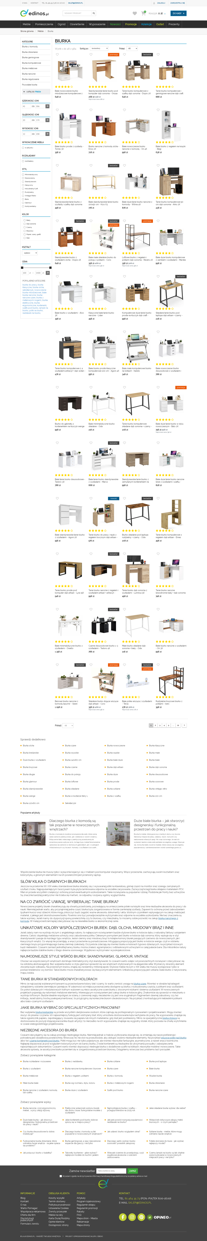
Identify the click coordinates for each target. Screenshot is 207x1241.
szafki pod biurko (30, 308)
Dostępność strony (59, 1225)
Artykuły (81, 1198)
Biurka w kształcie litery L (76, 796)
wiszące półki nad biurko (173, 1037)
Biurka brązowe (30, 767)
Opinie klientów (56, 1221)
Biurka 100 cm (155, 796)
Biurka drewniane (30, 52)
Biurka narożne (28, 74)
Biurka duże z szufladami (76, 1090)
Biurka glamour (30, 781)
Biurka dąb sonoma (158, 767)
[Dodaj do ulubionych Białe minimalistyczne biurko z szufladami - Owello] (57, 609)
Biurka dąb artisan (115, 767)
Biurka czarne (71, 767)
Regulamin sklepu (86, 1204)
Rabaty (80, 1211)
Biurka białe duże (115, 760)
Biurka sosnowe (156, 781)
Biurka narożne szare (158, 1090)
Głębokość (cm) (30, 115)
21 (178, 725)
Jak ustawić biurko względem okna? (123, 1131)
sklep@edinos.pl (75, 3)
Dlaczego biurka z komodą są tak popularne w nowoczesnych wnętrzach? (83, 1132)
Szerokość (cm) (30, 101)
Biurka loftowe (71, 781)
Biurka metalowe (29, 68)
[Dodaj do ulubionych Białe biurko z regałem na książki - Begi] (158, 110)
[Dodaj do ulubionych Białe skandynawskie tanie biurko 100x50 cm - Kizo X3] (91, 165)
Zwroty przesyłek (58, 1211)
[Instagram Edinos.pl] (132, 1218)
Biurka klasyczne (156, 745)
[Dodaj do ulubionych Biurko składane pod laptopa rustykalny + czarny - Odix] (124, 498)
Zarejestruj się (177, 3)
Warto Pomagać (29, 1208)
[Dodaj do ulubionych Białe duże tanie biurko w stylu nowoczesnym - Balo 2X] (158, 387)
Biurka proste (113, 781)
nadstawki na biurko (31, 313)
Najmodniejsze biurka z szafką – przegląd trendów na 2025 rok (121, 1109)
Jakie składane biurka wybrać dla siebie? (167, 1108)
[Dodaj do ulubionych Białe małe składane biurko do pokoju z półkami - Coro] (91, 221)
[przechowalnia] (136, 13)
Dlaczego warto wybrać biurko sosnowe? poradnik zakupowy (121, 1142)
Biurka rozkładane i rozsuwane (37, 1061)
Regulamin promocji (87, 1208)
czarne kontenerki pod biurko (44, 1040)
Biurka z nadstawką (73, 1061)
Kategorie (27, 42)
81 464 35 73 (132, 1198)
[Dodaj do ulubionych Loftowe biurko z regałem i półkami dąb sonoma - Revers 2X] (124, 221)
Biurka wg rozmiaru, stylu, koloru (80, 1083)
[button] (93, 13)
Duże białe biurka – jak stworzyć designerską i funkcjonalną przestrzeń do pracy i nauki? (40, 1122)
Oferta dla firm (27, 1215)
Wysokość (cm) (30, 128)
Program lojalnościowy (89, 1201)
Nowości (115, 24)
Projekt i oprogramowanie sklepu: (84, 1236)
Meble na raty (56, 1215)
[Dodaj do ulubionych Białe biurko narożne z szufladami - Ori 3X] (158, 609)
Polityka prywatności (59, 1204)
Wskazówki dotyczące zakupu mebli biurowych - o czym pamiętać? (166, 1121)
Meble (27, 24)
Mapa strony (83, 1225)
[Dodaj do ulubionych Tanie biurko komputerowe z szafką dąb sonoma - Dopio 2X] (124, 54)
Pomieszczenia (44, 24)
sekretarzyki (28, 290)
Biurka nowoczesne (116, 745)
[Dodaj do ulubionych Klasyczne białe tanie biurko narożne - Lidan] (91, 276)
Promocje (131, 24)
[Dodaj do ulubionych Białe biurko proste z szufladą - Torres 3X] (57, 110)
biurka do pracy (30, 285)
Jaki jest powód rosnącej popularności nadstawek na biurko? (125, 1121)
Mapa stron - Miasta (87, 1218)
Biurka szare (70, 745)
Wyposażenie (97, 24)
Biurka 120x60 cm (31, 803)
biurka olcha (38, 287)
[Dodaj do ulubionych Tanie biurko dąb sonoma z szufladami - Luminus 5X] (124, 553)
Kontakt (34, 3)
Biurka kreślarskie (31, 753)
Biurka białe (154, 760)
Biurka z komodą (30, 46)
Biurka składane (72, 789)
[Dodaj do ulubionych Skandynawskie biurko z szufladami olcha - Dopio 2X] (57, 221)
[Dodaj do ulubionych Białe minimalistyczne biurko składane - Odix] (91, 387)
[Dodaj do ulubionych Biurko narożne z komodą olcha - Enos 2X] (91, 110)
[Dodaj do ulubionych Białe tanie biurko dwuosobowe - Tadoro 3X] (57, 443)
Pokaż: (122, 48)
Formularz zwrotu (29, 1223)
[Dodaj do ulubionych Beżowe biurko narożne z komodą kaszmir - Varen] (57, 664)
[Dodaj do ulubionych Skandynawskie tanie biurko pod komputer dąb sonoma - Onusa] (91, 54)
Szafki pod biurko (115, 1090)
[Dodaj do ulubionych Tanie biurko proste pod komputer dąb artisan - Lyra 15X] (57, 553)
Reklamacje (83, 1221)
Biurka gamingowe (30, 57)
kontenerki (41, 305)
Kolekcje (146, 24)
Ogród (61, 24)
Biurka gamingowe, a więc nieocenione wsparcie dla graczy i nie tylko (83, 1142)
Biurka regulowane (30, 79)
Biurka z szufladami (32, 1068)
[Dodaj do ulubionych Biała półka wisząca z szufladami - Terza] (124, 664)
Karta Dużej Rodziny (59, 1218)
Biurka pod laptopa (157, 1061)
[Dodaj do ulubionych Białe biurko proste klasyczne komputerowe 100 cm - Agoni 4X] (91, 332)
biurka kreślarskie (44, 1012)
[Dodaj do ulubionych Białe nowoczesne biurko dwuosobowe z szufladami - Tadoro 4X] (158, 332)
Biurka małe (154, 753)
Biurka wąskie (113, 753)
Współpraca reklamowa (32, 1211)
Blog (22, 1198)
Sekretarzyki (70, 803)
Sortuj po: (84, 48)
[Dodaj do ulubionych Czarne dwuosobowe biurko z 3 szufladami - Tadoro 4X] (91, 609)
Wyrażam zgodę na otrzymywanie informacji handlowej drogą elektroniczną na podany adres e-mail (105, 1176)
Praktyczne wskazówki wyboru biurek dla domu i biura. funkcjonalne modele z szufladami (83, 1110)
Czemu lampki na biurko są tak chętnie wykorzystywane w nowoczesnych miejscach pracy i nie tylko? (166, 1155)
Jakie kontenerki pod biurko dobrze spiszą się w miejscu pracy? (81, 1121)
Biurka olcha (28, 745)
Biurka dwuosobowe (158, 774)
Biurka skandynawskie (33, 789)
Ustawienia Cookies (59, 1208)
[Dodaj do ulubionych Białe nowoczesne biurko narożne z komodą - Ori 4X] (124, 110)
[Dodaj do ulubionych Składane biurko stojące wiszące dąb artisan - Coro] (91, 664)
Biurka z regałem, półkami (77, 1076)
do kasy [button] (177, 13)
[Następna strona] (184, 725)
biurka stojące (170, 1018)
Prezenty (174, 24)
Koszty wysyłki (56, 1198)
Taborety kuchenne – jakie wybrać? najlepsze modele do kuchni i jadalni (81, 1154)
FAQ (79, 1215)
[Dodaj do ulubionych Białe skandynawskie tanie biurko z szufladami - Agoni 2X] (57, 498)
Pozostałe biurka (29, 85)
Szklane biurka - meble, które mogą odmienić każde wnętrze (165, 1132)
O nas (24, 3)
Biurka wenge (29, 796)
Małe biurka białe (30, 1083)
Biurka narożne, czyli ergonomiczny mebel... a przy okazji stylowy (39, 1109)
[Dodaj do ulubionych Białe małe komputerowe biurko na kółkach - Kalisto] (124, 332)
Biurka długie (29, 774)
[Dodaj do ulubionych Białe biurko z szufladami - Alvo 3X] (57, 276)
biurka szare (140, 983)
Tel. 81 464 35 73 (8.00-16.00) (53, 3)
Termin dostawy (57, 1201)
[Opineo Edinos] (159, 1218)
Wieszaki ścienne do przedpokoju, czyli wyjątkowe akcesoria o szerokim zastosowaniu (125, 1155)
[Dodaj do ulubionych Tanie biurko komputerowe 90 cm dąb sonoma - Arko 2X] (158, 165)
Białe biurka (154, 1068)
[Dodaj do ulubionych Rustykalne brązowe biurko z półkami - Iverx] (158, 664)
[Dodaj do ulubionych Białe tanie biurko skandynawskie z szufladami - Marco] (91, 443)
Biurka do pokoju (73, 774)
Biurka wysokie (72, 753)
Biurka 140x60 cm (73, 760)
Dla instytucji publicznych (27, 1219)
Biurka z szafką (114, 796)
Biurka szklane (113, 789)
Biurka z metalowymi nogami (120, 1083)
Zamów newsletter (82, 1171)
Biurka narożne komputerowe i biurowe (83, 1068)
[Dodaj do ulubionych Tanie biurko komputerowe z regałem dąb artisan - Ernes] (158, 498)
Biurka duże (112, 774)
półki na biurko (36, 310)
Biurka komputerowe (31, 63)
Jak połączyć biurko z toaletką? (37, 1153)
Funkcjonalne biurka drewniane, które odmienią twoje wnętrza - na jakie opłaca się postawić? (41, 1143)
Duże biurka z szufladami (34, 760)
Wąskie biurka (155, 1076)
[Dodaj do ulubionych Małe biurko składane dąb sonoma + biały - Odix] (124, 609)
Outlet (160, 24)
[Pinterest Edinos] (141, 1218)
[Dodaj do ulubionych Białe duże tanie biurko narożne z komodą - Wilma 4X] (124, 165)
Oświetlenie (77, 24)
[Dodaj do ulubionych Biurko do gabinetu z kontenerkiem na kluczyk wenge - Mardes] (57, 387)
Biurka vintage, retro (158, 789)
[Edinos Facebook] (123, 1218)
